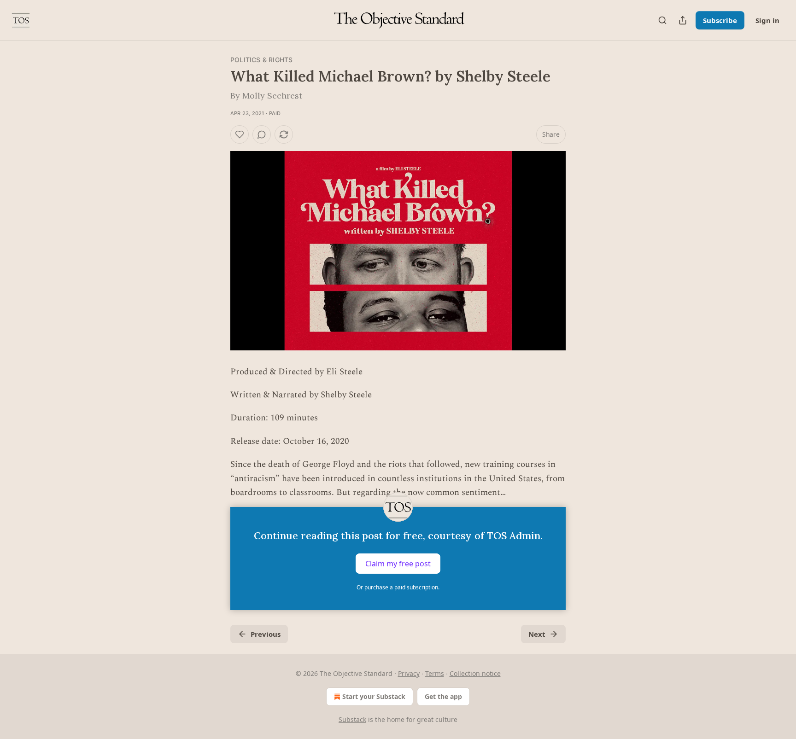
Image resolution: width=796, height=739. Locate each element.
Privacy (409, 673)
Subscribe (720, 20)
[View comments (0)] (261, 134)
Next (536, 634)
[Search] (662, 20)
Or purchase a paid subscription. (398, 587)
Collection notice (475, 673)
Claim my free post (398, 564)
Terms (434, 673)
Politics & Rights (261, 60)
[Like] (239, 134)
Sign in (767, 20)
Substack (352, 719)
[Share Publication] (682, 20)
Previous (266, 634)
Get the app (443, 696)
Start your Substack (373, 696)
